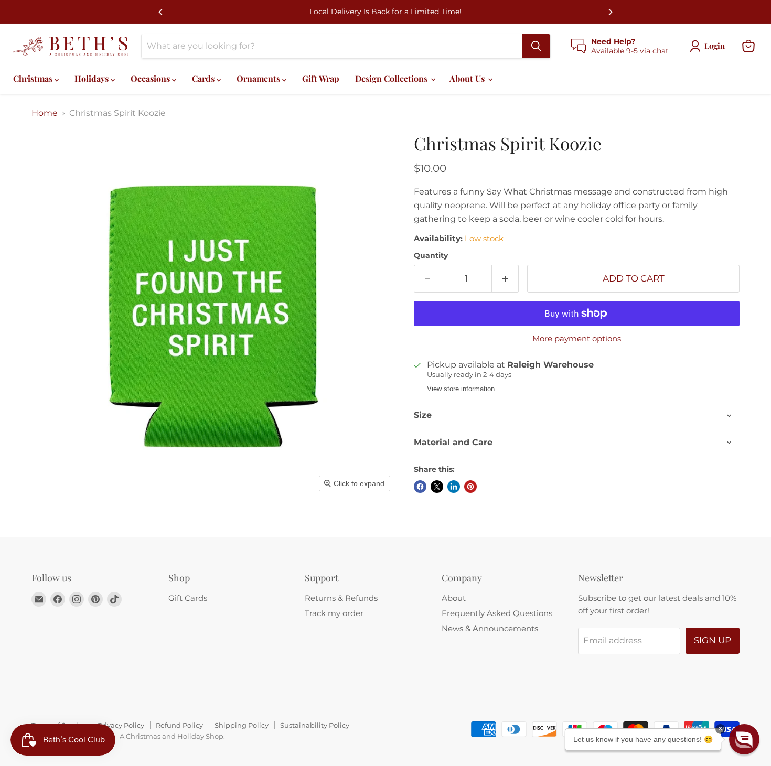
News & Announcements (490, 628)
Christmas (34, 78)
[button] (744, 739)
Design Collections (392, 78)
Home (44, 113)
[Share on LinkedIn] (453, 486)
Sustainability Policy (314, 725)
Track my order (334, 613)
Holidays (92, 78)
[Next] (610, 12)
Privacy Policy (121, 725)
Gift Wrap (320, 78)
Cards (204, 78)
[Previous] (161, 12)
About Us (468, 78)
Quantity (431, 255)
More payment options (576, 338)
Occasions (151, 78)
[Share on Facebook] (420, 486)
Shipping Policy (242, 725)
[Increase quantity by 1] (505, 279)
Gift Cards (187, 598)
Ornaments (259, 78)
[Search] (536, 46)
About (454, 598)
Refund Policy (179, 725)
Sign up (712, 640)
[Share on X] (437, 486)
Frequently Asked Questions (497, 613)
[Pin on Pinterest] (470, 486)
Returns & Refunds (341, 598)
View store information (461, 389)
